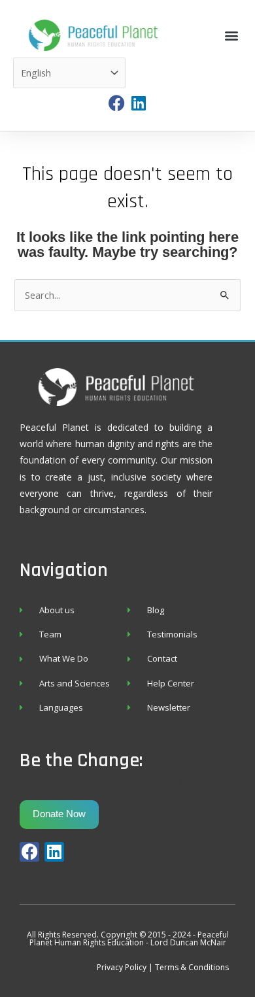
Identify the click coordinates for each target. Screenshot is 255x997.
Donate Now (59, 814)
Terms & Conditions (192, 967)
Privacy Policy (121, 967)
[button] (231, 35)
